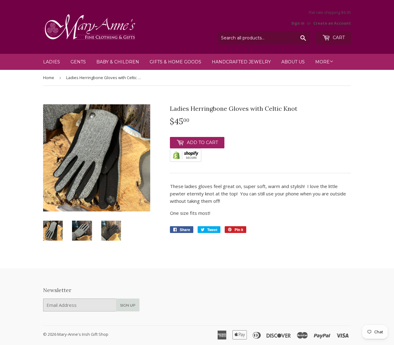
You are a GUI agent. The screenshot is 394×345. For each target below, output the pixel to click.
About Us (293, 62)
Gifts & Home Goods (175, 62)
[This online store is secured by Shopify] (185, 160)
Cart (338, 37)
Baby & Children (117, 62)
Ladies (51, 62)
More (322, 62)
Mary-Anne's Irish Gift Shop (82, 334)
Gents (78, 62)
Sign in (297, 23)
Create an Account (332, 23)
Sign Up (127, 305)
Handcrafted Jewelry (241, 62)
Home (48, 77)
